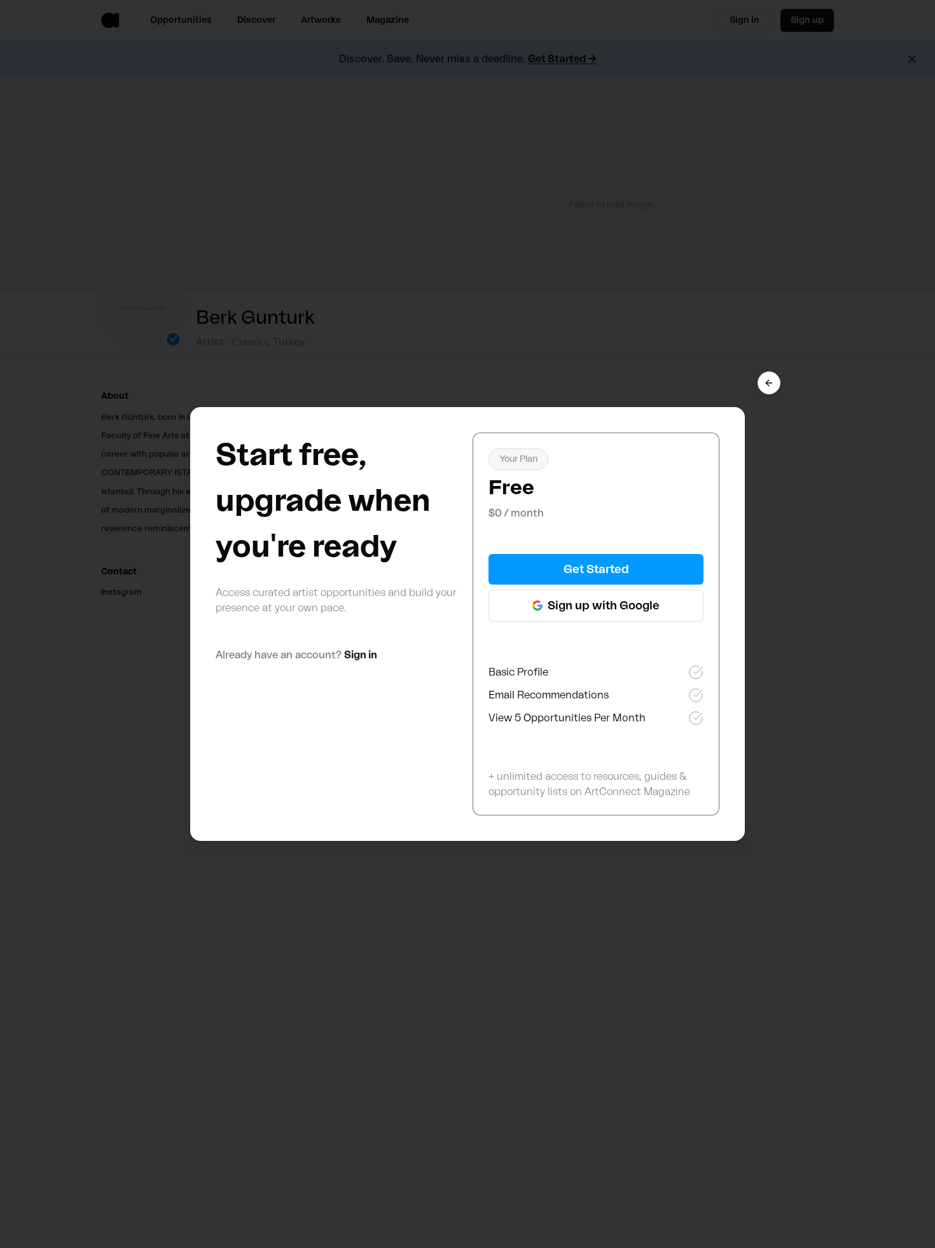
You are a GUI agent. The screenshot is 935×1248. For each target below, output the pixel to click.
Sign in (360, 655)
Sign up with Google (604, 605)
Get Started (596, 569)
